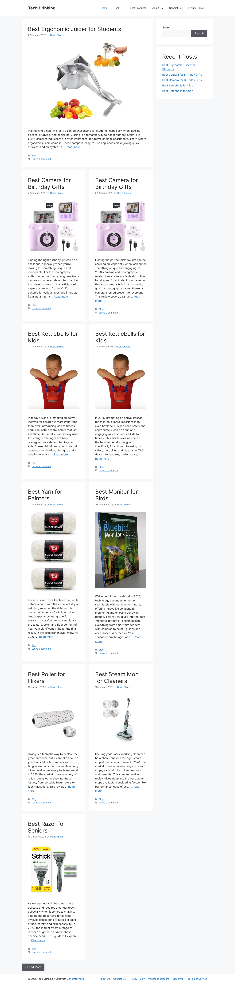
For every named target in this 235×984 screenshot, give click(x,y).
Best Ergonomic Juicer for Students (74, 29)
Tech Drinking (41, 8)
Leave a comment (41, 159)
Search (166, 27)
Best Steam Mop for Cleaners (117, 677)
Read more (73, 147)
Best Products (138, 7)
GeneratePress (75, 978)
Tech (117, 7)
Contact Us (175, 7)
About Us (157, 7)
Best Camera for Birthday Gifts (49, 183)
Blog (34, 155)
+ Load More (33, 967)
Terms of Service (197, 978)
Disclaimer (178, 978)
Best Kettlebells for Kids (177, 85)
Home (104, 7)
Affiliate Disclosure (158, 978)
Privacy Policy (196, 7)
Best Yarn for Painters (45, 495)
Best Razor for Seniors (46, 827)
